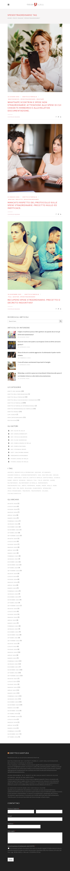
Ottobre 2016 (13, 737)
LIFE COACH (12, 414)
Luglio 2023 (12, 611)
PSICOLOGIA (12, 420)
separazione (47, 488)
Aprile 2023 (12, 620)
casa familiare (47, 475)
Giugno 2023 (12, 614)
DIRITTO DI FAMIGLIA (30, 96)
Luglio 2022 (12, 646)
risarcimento (37, 488)
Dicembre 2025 (13, 527)
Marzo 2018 (12, 728)
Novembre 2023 (13, 600)
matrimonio (31, 485)
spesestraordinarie (28, 99)
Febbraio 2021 (13, 696)
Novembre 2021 (13, 670)
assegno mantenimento (29, 475)
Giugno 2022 (12, 649)
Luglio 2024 (12, 576)
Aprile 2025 (12, 550)
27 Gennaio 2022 (24, 364)
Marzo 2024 (12, 588)
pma (18, 488)
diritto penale (48, 477)
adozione (38, 472)
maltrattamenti (13, 483)
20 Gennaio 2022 (24, 347)
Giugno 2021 (12, 684)
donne (10, 480)
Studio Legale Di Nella (19, 458)
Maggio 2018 (12, 722)
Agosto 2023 (12, 608)
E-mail (10, 816)
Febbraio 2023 (13, 626)
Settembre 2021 (14, 675)
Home (10, 18)
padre (10, 488)
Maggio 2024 (12, 582)
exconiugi (22, 480)
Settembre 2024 (14, 570)
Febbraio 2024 (13, 591)
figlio (40, 480)
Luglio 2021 (12, 681)
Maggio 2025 (12, 547)
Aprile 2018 (12, 725)
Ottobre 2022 (13, 637)
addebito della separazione (24, 472)
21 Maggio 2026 (14, 197)
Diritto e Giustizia (19, 753)
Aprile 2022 (12, 655)
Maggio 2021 (12, 687)
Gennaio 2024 (13, 594)
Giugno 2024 (12, 579)
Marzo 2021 (12, 693)
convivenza (18, 477)
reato (22, 488)
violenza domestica (14, 493)
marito (24, 485)
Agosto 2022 (12, 643)
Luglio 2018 (12, 719)
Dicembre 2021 (13, 667)
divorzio (57, 477)
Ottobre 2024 (13, 567)
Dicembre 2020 (13, 702)
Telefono (11, 823)
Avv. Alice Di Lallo (18, 430)
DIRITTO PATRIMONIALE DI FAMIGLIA (20, 408)
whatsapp (40, 99)
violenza (45, 491)
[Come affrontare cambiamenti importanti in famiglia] (12, 366)
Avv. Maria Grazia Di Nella (21, 443)
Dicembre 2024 (13, 562)
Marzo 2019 (12, 707)
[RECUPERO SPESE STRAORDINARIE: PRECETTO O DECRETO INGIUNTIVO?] (35, 255)
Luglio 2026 (12, 506)
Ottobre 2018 (13, 713)
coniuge (56, 475)
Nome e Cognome (14, 808)
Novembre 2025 (13, 529)
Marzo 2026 (12, 518)
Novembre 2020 (13, 705)
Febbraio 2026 (13, 521)
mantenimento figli (14, 485)
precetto (19, 199)
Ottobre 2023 (13, 602)
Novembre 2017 (13, 734)
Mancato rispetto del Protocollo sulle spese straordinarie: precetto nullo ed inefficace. (32, 205)
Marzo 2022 (12, 658)
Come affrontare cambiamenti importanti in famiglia (34, 362)
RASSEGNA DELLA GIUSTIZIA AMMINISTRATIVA (23, 757)
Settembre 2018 (14, 716)
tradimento (26, 491)
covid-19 (26, 477)
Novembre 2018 (13, 710)
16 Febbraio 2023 (24, 358)
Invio (10, 859)
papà (14, 488)
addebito (11, 472)
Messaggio (12, 831)
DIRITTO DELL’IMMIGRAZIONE (18, 394)
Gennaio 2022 (13, 664)
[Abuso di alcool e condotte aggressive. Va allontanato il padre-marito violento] (12, 355)
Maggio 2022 (12, 652)
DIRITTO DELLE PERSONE (16, 397)
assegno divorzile (14, 475)
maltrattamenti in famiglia (28, 483)
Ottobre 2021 (13, 672)
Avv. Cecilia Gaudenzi (19, 437)
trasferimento (36, 491)
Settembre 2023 (14, 605)
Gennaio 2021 (13, 699)
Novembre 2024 (13, 565)
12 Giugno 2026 (13, 96)
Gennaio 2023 (13, 629)
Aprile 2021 (12, 690)
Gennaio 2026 (13, 524)
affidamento (46, 472)
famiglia (30, 480)
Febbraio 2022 (13, 661)
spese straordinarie (15, 491)
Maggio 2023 (12, 617)
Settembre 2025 (14, 535)
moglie (49, 485)
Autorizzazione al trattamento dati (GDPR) (21, 846)
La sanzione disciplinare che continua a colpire (27, 788)
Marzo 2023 (12, 623)
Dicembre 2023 (13, 597)
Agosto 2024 (12, 573)
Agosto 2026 (12, 503)
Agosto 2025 (12, 538)
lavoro (52, 480)
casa (39, 475)
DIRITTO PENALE (13, 411)
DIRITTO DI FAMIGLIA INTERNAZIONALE (21, 406)
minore (38, 485)
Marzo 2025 (12, 553)
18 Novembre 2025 (14, 294)
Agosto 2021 (12, 678)
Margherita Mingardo (19, 455)
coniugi (10, 477)
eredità (15, 480)
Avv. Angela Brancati (19, 433)
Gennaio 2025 (13, 559)
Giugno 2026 (12, 509)
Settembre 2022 (14, 640)
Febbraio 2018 (13, 731)
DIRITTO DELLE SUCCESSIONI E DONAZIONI (22, 400)
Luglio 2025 (12, 541)
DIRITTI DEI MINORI (14, 391)
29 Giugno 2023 (23, 337)
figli (10, 296)
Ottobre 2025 (13, 532)
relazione (28, 488)
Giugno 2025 (12, 544)
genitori (11, 199)
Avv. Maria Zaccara (18, 446)
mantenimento (14, 99)
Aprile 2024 (12, 585)
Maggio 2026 (12, 512)
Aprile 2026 (12, 515)
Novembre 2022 (13, 635)
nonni (55, 485)
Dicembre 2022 (13, 632)
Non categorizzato (15, 417)
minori (44, 485)
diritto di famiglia (36, 477)
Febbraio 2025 (13, 556)
